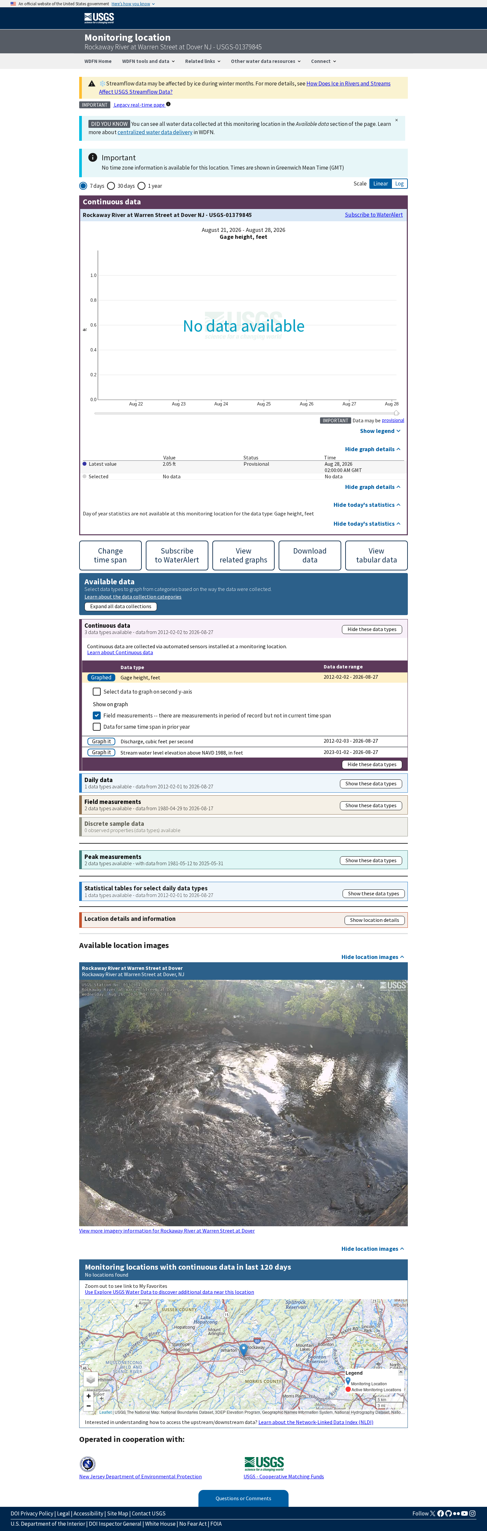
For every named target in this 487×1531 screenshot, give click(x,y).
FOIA (216, 1523)
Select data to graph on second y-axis (147, 691)
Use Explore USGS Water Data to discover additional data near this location (169, 1292)
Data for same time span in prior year (146, 726)
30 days (126, 185)
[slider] (396, 412)
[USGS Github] (449, 1515)
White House (160, 1523)
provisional (393, 420)
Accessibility (88, 1513)
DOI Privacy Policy (32, 1513)
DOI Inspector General (115, 1523)
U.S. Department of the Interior (48, 1523)
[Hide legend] (401, 1372)
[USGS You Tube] (464, 1515)
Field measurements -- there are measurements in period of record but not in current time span (217, 715)
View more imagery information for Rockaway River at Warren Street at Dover (167, 1230)
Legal (63, 1513)
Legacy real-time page (139, 104)
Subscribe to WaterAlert (374, 215)
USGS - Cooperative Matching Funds (284, 1476)
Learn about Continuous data (120, 652)
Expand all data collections (120, 606)
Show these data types (371, 783)
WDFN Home (98, 61)
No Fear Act (193, 1523)
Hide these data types (372, 629)
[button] (244, 1350)
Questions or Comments (243, 1498)
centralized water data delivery (155, 132)
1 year (155, 185)
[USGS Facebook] (441, 1515)
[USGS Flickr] (456, 1515)
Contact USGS (149, 1513)
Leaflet (105, 1412)
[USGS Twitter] (433, 1515)
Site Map (117, 1513)
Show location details (374, 920)
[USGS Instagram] (472, 1515)
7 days (97, 185)
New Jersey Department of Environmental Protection (140, 1476)
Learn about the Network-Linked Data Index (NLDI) (315, 1422)
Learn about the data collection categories (133, 596)
